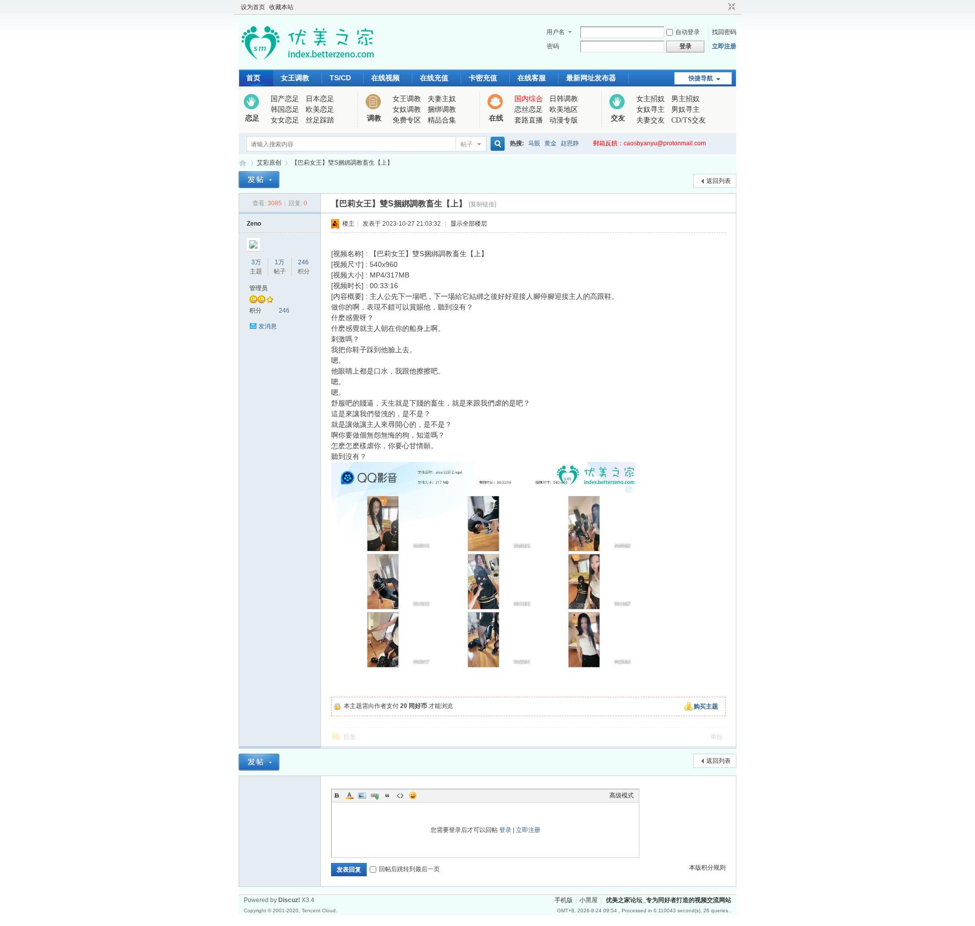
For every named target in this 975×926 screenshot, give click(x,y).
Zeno (254, 223)
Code (400, 795)
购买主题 (706, 706)
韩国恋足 (285, 109)
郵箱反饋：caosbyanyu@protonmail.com (649, 143)
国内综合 (528, 99)
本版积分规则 (707, 867)
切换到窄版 (730, 7)
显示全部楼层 (468, 223)
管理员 (258, 288)
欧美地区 (563, 109)
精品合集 (442, 120)
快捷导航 (701, 78)
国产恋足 (285, 99)
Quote (387, 795)
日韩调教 (563, 99)
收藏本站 (281, 7)
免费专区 (407, 120)
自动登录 (687, 32)
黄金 (550, 143)
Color (349, 795)
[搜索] (496, 144)
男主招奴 (685, 99)
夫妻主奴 (442, 99)
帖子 (467, 144)
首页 (253, 78)
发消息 (267, 326)
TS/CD (340, 78)
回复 (350, 736)
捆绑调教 (442, 109)
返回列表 (718, 180)
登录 (505, 830)
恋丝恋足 (528, 109)
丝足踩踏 (320, 120)
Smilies (413, 795)
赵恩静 (570, 143)
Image (362, 795)
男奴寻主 (685, 109)
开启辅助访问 (722, 7)
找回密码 (724, 32)
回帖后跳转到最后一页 (409, 869)
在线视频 (385, 78)
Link (375, 795)
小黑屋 (588, 900)
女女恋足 (285, 120)
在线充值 (434, 78)
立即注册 (724, 46)
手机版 (564, 900)
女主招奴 (650, 99)
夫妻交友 (650, 120)
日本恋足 (320, 99)
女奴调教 (407, 109)
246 (303, 262)
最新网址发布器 (591, 78)
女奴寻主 (650, 109)
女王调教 (295, 78)
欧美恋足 (320, 109)
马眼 (534, 143)
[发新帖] (259, 179)
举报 (716, 736)
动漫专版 (563, 120)
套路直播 (528, 120)
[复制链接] (482, 204)
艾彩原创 (269, 162)
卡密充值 (483, 78)
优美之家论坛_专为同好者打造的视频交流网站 (243, 163)
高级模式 (621, 795)
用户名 (555, 32)
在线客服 (531, 78)
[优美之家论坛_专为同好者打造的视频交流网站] (307, 63)
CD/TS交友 (688, 120)
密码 (553, 46)
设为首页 (253, 7)
